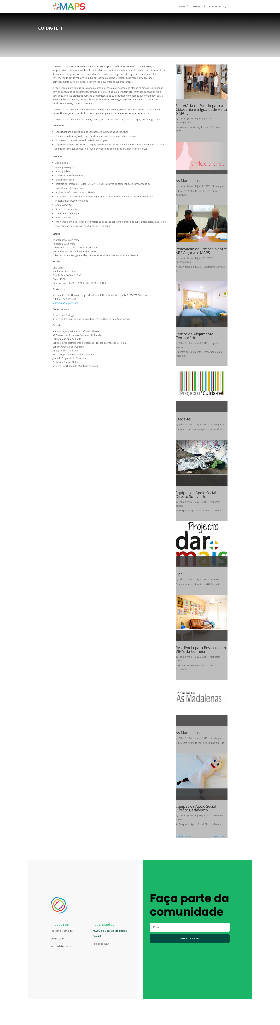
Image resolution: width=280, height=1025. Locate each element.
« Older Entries (183, 836)
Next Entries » (220, 836)
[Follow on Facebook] (150, 953)
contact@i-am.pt (187, 118)
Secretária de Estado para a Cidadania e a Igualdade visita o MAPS (201, 109)
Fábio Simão (185, 343)
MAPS (182, 6)
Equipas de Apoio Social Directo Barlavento (196, 808)
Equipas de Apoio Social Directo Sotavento (196, 494)
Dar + (180, 574)
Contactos (215, 6)
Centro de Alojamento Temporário (194, 335)
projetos (214, 579)
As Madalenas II (189, 732)
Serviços (197, 6)
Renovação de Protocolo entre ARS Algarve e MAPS (201, 250)
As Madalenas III (190, 180)
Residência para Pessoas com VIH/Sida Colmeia (201, 649)
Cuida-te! (183, 419)
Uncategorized (183, 122)
